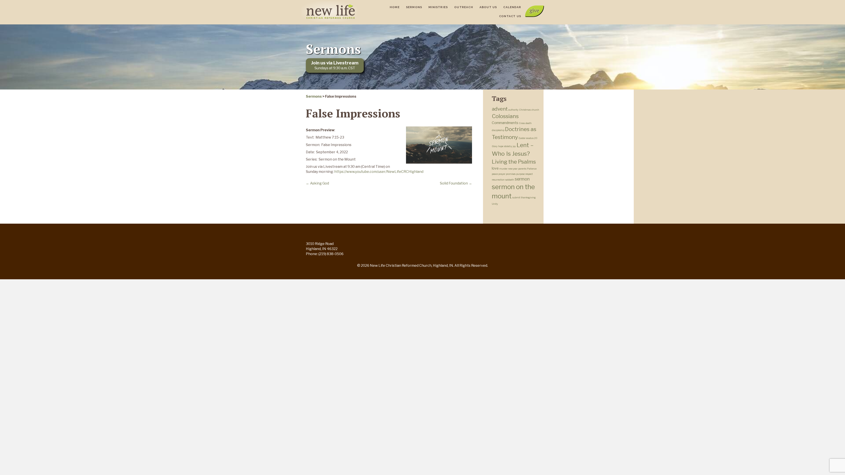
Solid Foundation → (456, 183)
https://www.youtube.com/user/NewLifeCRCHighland (378, 172)
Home (395, 7)
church (535, 109)
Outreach (463, 7)
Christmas (525, 109)
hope (500, 146)
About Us (488, 7)
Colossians (505, 116)
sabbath (509, 179)
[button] (534, 10)
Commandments (505, 123)
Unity (495, 204)
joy (514, 146)
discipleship (498, 130)
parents (522, 168)
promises (511, 174)
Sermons (414, 7)
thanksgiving (528, 197)
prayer (501, 174)
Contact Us (510, 16)
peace (495, 174)
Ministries (438, 7)
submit (516, 197)
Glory (495, 146)
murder (503, 168)
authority (513, 109)
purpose (520, 174)
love (495, 168)
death (528, 123)
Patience (531, 168)
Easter (522, 138)
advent (500, 109)
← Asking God (317, 183)
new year (513, 168)
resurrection (498, 179)
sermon (522, 179)
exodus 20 (531, 138)
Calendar (512, 7)
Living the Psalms (514, 161)
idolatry (508, 146)
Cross (522, 123)
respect (529, 174)
